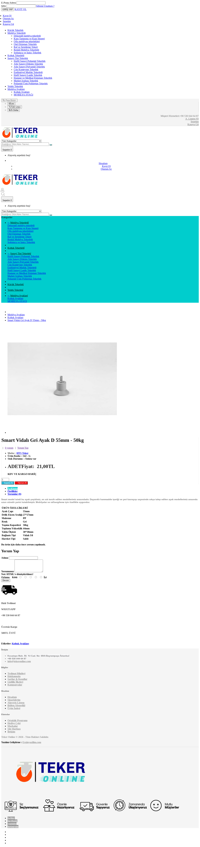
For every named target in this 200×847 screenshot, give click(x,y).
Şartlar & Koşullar (17, 679)
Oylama (5, 577)
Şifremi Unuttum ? (45, 6)
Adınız (4, 557)
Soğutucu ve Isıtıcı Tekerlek (27, 52)
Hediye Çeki (14, 723)
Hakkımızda (14, 676)
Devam (5, 580)
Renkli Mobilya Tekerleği (26, 50)
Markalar (13, 726)
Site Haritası (14, 729)
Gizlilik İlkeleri (15, 682)
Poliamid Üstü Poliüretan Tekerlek (31, 83)
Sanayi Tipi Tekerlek (18, 58)
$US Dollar (13, 110)
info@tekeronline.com (19, 661)
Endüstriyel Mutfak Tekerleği (28, 72)
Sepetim (7, 21)
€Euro (11, 103)
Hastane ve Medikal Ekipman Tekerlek (33, 78)
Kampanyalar (15, 684)
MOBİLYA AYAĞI (23, 94)
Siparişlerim (14, 700)
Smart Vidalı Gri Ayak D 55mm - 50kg (27, 320)
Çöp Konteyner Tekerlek (26, 69)
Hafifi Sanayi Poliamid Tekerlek (29, 61)
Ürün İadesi (14, 708)
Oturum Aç (8, 18)
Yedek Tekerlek (15, 86)
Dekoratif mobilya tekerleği (27, 35)
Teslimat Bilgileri (16, 673)
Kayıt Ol (7, 15)
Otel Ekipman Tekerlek (25, 44)
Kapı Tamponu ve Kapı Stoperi (29, 38)
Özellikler (13, 491)
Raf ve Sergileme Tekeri (26, 47)
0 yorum (9, 448)
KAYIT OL (21, 9)
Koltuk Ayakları (22, 92)
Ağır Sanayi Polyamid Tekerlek (29, 66)
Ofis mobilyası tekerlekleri (27, 41)
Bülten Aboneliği (16, 705)
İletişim (11, 731)
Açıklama (13, 488)
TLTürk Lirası (15, 107)
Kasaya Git (8, 24)
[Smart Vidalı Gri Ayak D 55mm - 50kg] (62, 432)
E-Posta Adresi (8, 2)
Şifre (3, 6)
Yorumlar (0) (14, 494)
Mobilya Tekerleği (17, 33)
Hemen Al (21, 483)
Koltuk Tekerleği (16, 55)
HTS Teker (22, 453)
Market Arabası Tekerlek (26, 80)
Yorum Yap (22, 448)
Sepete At (8, 483)
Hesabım (12, 697)
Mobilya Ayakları (16, 89)
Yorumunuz (7, 571)
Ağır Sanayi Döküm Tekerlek (28, 64)
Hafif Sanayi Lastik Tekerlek (28, 75)
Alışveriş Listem (16, 702)
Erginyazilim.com (31, 742)
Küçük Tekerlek (15, 30)
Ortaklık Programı (17, 720)
